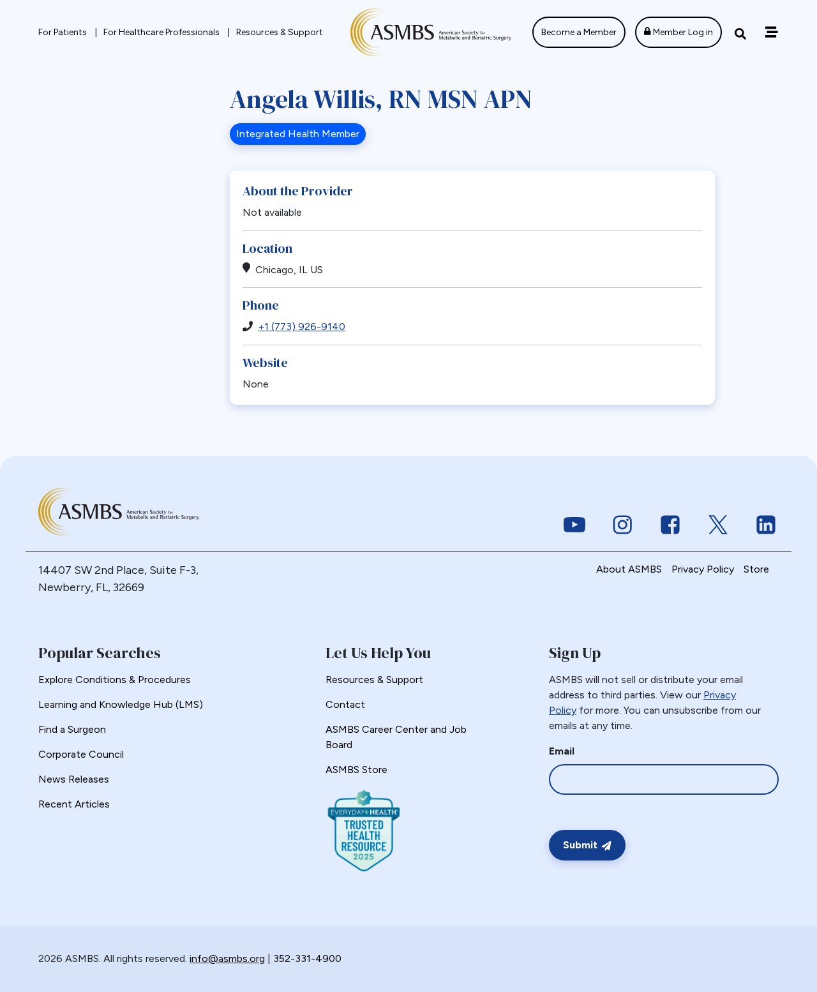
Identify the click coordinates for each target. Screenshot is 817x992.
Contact (345, 704)
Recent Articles (74, 804)
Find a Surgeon (72, 729)
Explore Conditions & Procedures (114, 679)
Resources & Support (279, 32)
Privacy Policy (702, 569)
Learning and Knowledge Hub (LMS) (120, 704)
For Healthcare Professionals (162, 32)
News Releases (73, 779)
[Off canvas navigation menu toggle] (771, 32)
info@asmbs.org (227, 958)
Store (756, 569)
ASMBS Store (356, 769)
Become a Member (579, 32)
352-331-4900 (307, 958)
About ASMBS (629, 569)
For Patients (63, 32)
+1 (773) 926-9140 (301, 326)
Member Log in (682, 32)
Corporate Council (81, 754)
